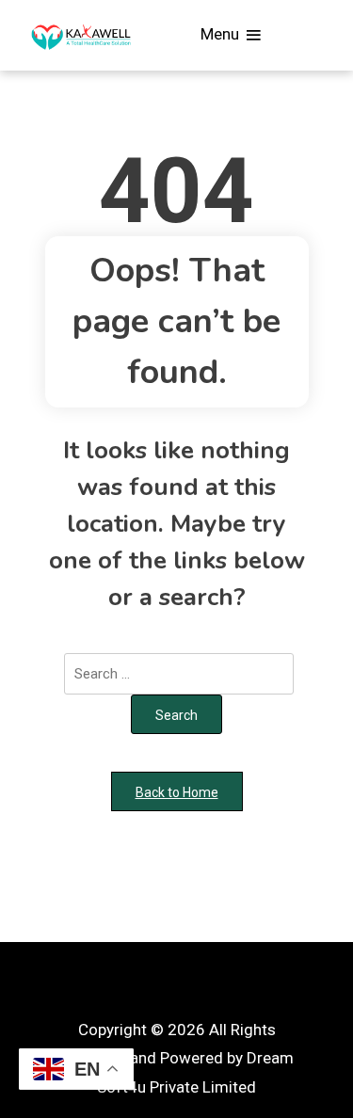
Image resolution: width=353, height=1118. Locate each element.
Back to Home (177, 792)
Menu (222, 33)
